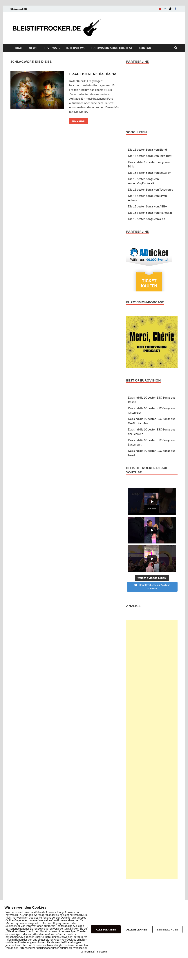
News (33, 48)
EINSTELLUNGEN (167, 929)
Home (18, 48)
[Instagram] (165, 9)
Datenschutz (87, 951)
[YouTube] (160, 9)
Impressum (102, 951)
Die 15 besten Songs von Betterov (149, 172)
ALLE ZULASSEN (106, 929)
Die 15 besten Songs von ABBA (147, 206)
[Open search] (175, 48)
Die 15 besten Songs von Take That (149, 155)
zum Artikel (77, 120)
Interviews (75, 48)
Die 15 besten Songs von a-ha (146, 218)
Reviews (50, 48)
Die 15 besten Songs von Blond (147, 149)
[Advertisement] (152, 749)
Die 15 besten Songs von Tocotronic (150, 189)
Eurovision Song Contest (112, 48)
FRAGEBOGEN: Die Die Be (92, 73)
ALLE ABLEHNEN (136, 929)
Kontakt (146, 48)
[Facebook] (175, 9)
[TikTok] (170, 9)
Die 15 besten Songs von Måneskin (150, 212)
